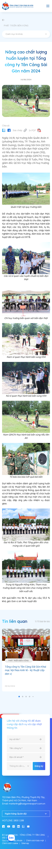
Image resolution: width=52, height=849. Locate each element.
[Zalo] (3, 130)
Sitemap (25, 843)
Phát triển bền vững (18, 660)
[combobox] (26, 34)
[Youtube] (8, 826)
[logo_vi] (17, 6)
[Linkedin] (18, 826)
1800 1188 (18, 820)
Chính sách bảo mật (35, 840)
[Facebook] (9, 130)
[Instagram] (13, 826)
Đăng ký (39, 766)
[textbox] (26, 34)
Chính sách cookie (10, 843)
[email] (28, 826)
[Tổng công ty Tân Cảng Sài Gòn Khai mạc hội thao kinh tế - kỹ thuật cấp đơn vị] (26, 645)
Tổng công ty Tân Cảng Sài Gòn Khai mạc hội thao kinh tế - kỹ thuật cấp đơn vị (25, 670)
